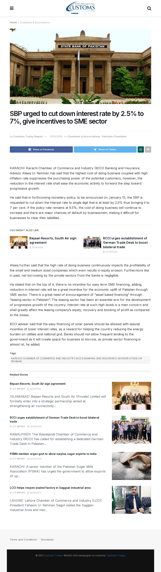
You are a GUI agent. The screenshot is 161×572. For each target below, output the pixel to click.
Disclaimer (47, 539)
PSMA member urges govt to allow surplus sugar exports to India (53, 453)
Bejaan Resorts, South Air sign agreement (38, 383)
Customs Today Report (27, 136)
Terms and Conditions (23, 539)
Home (13, 22)
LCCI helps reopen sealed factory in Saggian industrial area (50, 487)
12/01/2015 (56, 136)
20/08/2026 (111, 252)
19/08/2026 (35, 492)
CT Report (19, 389)
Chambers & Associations (35, 22)
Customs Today (53, 555)
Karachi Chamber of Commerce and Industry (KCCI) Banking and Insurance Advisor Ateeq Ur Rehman (76, 360)
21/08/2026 (37, 247)
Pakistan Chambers (114, 136)
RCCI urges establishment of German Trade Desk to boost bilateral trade (125, 242)
